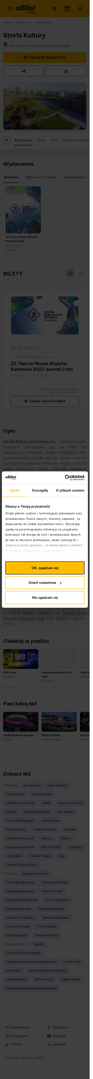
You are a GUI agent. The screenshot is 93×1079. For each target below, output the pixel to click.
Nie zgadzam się (45, 597)
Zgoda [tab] (14, 490)
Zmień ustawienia (42, 582)
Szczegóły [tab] (40, 490)
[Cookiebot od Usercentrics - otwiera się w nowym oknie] (64, 478)
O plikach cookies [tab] (70, 490)
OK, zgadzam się (45, 568)
